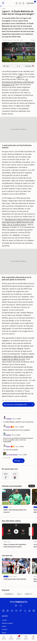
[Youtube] (16, 610)
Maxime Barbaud (8, 40)
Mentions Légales (7, 623)
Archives (4, 629)
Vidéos (4, 626)
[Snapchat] (25, 610)
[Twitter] (7, 610)
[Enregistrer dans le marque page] (20, 3)
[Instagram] (12, 610)
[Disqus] (18, 439)
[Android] (16, 605)
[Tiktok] (29, 610)
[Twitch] (33, 610)
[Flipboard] (20, 610)
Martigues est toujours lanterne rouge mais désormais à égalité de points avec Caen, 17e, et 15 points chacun (18, 222)
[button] (30, 3)
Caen (20, 74)
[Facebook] (3, 610)
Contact (4, 620)
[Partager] (23, 3)
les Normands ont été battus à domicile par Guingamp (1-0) (18, 82)
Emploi (4, 632)
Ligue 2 (19, 77)
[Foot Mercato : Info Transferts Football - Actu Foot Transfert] (18, 602)
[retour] (3, 3)
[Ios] (20, 605)
